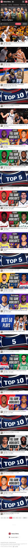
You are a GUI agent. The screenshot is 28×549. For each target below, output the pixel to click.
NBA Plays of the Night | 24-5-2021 (11, 187)
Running (10, 4)
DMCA (19, 544)
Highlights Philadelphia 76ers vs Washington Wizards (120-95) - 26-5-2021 (13, 85)
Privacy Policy (9, 544)
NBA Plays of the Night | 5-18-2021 (11, 351)
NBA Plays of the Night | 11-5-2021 (11, 472)
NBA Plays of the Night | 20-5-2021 (11, 270)
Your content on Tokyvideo (8, 543)
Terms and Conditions (17, 543)
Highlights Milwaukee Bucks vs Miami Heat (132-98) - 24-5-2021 (15, 229)
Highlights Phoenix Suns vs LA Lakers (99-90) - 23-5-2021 (15, 249)
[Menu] (12, 2)
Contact (2, 543)
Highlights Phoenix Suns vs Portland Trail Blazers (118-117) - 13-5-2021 (14, 412)
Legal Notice (23, 543)
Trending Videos (4, 4)
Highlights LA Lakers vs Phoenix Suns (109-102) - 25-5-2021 (14, 146)
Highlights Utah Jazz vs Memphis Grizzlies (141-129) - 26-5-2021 (14, 43)
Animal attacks (16, 4)
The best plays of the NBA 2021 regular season (14, 331)
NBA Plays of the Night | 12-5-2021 (11, 432)
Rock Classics (23, 4)
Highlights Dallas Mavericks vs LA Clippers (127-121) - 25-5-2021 (15, 125)
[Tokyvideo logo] (6, 2)
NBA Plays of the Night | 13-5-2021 (11, 391)
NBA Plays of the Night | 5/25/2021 (11, 105)
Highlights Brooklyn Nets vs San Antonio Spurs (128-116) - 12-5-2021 (14, 452)
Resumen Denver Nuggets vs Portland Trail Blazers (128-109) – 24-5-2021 (15, 208)
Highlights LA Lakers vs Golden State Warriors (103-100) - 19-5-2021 (15, 311)
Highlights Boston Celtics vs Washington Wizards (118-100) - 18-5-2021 (14, 371)
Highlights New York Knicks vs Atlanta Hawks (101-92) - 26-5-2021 (15, 64)
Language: (14, 537)
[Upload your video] (26, 2)
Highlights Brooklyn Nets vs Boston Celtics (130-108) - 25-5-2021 (14, 167)
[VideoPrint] (15, 547)
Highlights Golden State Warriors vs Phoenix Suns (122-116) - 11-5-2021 (15, 493)
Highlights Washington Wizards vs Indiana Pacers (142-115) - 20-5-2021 (14, 290)
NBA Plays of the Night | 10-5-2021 (11, 513)
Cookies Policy (15, 544)
